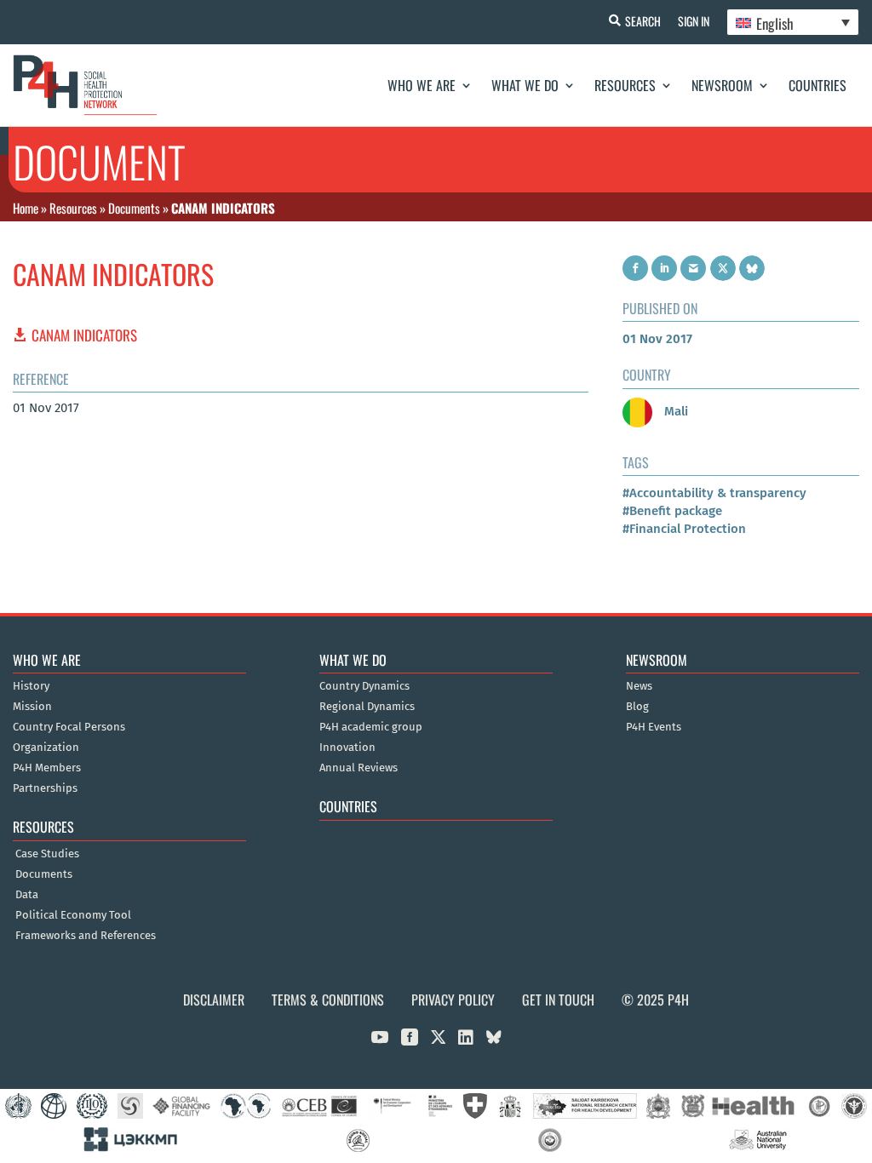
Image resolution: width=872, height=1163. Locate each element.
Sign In (693, 21)
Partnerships (45, 788)
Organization (46, 747)
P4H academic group (370, 727)
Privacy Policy (453, 999)
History (31, 686)
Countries (817, 85)
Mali (674, 411)
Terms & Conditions (328, 999)
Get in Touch (558, 999)
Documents (134, 207)
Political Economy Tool (73, 915)
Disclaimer (213, 999)
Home (25, 207)
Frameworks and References (85, 936)
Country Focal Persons (69, 727)
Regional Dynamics (367, 707)
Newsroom (722, 85)
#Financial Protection (684, 528)
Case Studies (47, 854)
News (639, 686)
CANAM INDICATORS (84, 335)
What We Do (525, 85)
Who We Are (421, 85)
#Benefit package (672, 510)
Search (643, 21)
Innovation (347, 747)
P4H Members (47, 768)
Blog (637, 707)
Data (26, 895)
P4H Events (653, 727)
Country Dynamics (364, 686)
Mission (32, 707)
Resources (625, 85)
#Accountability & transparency (714, 493)
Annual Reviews (358, 768)
